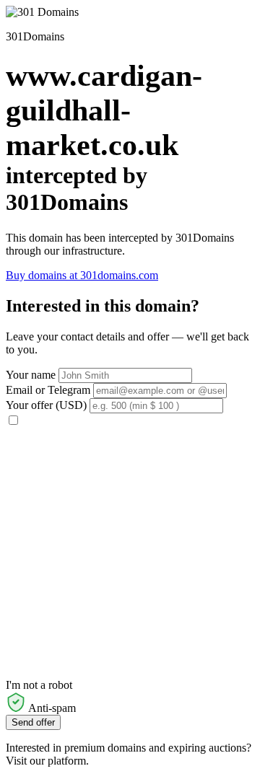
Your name (31, 375)
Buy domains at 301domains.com (82, 275)
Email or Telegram (48, 390)
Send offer (33, 722)
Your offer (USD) (46, 405)
